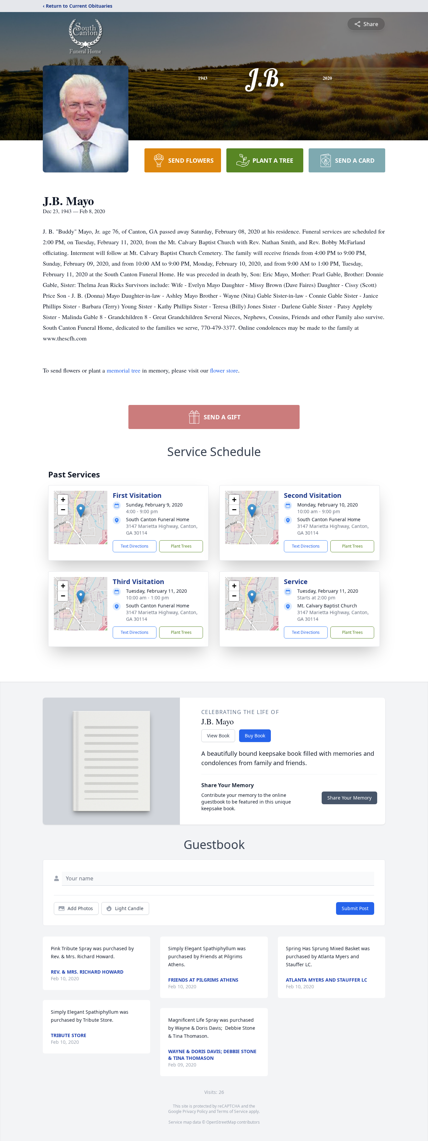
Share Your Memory (349, 798)
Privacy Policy (195, 1111)
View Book (218, 735)
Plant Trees (181, 546)
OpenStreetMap (221, 1122)
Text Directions (134, 546)
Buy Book (255, 735)
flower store (224, 370)
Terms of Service (232, 1111)
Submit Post (355, 908)
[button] (81, 511)
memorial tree (123, 370)
